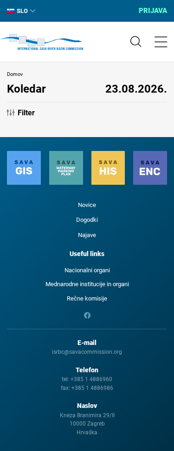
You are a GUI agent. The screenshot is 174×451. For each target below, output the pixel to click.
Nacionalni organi (87, 270)
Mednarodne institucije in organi (87, 284)
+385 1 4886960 (91, 379)
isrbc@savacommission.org (87, 352)
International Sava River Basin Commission (41, 42)
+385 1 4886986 (92, 388)
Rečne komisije (87, 298)
